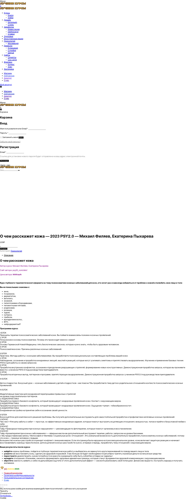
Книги (10, 15)
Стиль (11, 24)
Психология (9, 41)
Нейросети (13, 32)
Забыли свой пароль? (10, 142)
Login (8, 165)
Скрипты (12, 57)
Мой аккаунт (6, 85)
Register (3, 165)
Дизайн (7, 20)
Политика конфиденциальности (19, 475)
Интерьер (12, 22)
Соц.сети (12, 60)
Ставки (11, 34)
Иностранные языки (13, 39)
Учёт (10, 67)
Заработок (9, 27)
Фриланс (8, 62)
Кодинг (11, 64)
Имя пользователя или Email (14, 129)
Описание (8, 255)
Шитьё (11, 53)
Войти (21, 137)
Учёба (10, 17)
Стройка (12, 50)
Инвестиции (14, 29)
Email (3, 152)
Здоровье (8, 36)
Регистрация (4, 161)
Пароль (4, 133)
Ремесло (8, 46)
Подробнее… (6, 496)
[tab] (95, 255)
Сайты (7, 55)
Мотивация (13, 43)
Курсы (7, 13)
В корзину (4, 248)
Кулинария (13, 48)
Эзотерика (9, 69)
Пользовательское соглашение (19, 478)
